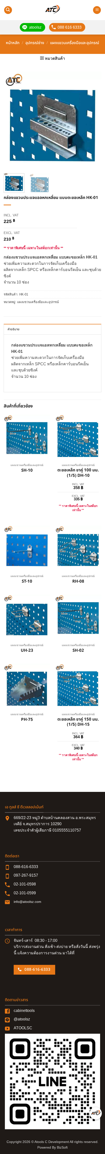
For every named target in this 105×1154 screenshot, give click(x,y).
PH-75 (27, 720)
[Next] (93, 120)
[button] (8, 10)
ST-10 (27, 581)
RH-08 (78, 581)
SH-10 (27, 470)
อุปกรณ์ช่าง (34, 43)
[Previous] (11, 120)
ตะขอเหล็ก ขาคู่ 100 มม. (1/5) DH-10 (78, 473)
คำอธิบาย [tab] (14, 329)
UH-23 (27, 650)
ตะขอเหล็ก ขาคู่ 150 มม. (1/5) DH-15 (78, 722)
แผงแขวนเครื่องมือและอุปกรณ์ (74, 43)
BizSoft (62, 1147)
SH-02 (78, 650)
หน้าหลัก (13, 43)
